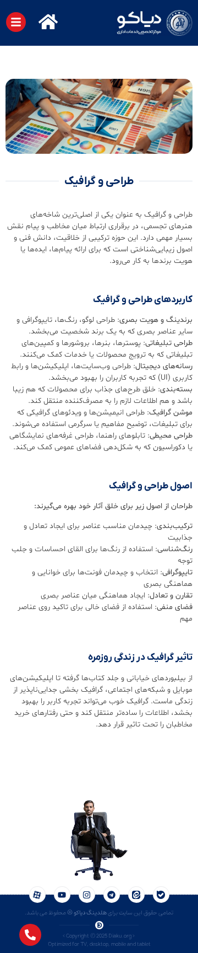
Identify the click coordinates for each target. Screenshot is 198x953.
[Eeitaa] (136, 894)
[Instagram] (87, 894)
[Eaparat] (37, 894)
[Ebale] (161, 894)
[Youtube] (62, 894)
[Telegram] (111, 894)
